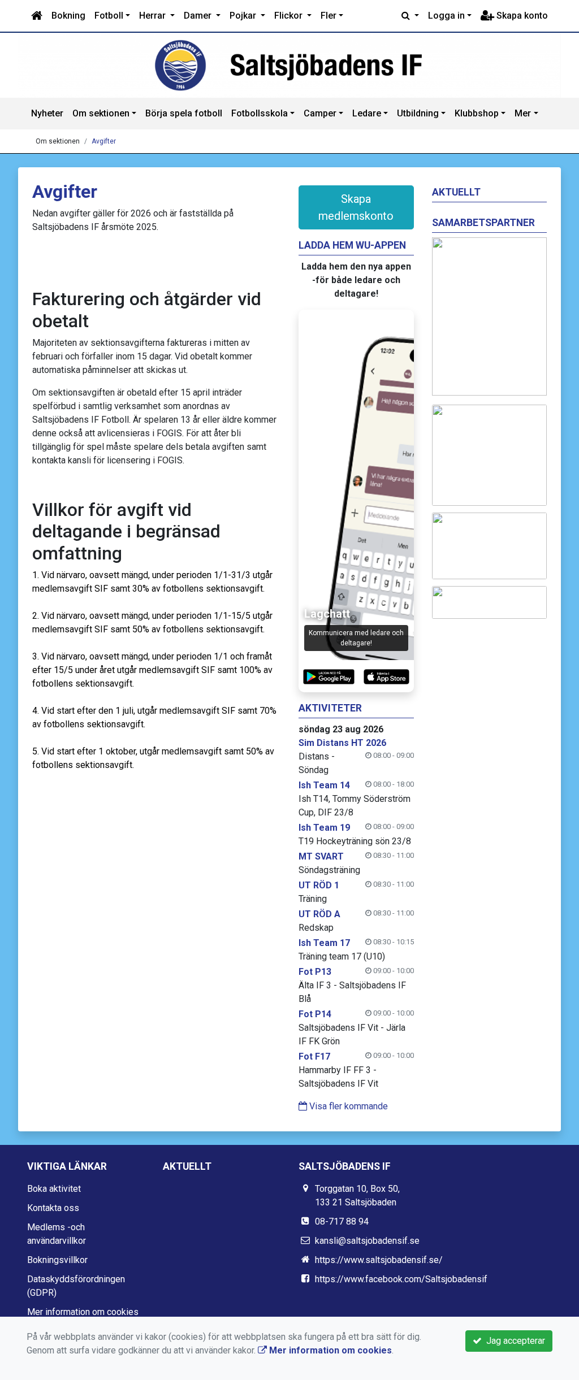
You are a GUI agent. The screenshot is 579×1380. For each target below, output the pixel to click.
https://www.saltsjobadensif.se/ (379, 1260)
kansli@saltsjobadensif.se (367, 1240)
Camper (320, 113)
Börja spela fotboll (183, 113)
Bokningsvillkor (57, 1260)
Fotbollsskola (259, 113)
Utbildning (418, 113)
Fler (328, 15)
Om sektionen (100, 113)
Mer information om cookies (83, 1312)
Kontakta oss (53, 1208)
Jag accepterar (513, 1340)
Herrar (153, 15)
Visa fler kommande (347, 1106)
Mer (523, 113)
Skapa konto (521, 15)
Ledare (366, 113)
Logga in (446, 15)
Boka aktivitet (54, 1188)
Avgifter (104, 141)
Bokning (68, 15)
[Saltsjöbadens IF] (289, 65)
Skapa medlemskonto (356, 207)
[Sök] (410, 16)
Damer (199, 15)
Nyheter (47, 113)
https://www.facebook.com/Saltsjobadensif (401, 1279)
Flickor (289, 15)
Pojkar (244, 15)
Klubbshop (477, 113)
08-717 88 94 (342, 1221)
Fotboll (108, 15)
